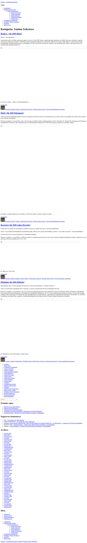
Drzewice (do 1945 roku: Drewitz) (15, 225)
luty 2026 (6, 442)
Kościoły (6, 23)
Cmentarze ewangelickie (10, 20)
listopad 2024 (7, 462)
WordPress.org (8, 519)
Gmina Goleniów (15, 14)
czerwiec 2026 (8, 436)
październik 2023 (8, 482)
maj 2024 (6, 472)
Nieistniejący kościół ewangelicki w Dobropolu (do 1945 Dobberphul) (23, 411)
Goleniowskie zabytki (10, 384)
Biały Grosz (7, 25)
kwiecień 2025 (8, 455)
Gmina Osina (14, 19)
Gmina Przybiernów (16, 17)
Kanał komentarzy (9, 517)
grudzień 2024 (8, 461)
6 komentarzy (71, 361)
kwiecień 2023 (8, 487)
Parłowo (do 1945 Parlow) (11, 408)
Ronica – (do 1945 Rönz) (11, 34)
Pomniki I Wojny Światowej (11, 22)
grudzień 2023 (8, 479)
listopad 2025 (7, 445)
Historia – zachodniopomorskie (9, 2)
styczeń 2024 (7, 478)
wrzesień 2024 (8, 465)
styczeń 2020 (7, 504)
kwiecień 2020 (8, 499)
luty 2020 (6, 502)
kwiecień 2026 (8, 439)
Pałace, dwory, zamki (10, 390)
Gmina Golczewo (28, 109)
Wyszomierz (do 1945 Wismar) (15, 420)
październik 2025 (8, 447)
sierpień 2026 (7, 433)
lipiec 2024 (7, 468)
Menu (2, 5)
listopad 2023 (7, 481)
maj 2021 (6, 493)
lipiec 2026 (7, 435)
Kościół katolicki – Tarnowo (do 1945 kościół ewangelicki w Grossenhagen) (34, 424)
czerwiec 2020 (8, 496)
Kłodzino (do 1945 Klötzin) (12, 282)
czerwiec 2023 (8, 485)
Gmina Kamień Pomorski (11, 372)
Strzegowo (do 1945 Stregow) (12, 407)
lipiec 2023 (7, 484)
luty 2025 (6, 458)
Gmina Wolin (7, 381)
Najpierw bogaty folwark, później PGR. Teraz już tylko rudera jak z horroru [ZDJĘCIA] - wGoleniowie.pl (32, 423)
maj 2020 (6, 498)
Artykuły (6, 364)
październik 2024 (8, 464)
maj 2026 (6, 438)
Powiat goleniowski (12, 11)
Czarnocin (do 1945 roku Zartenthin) (72, 423)
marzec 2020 (7, 501)
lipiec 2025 (7, 450)
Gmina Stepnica (8, 379)
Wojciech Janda (9, 109)
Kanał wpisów (8, 516)
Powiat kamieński (50, 109)
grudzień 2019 (8, 505)
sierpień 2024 (7, 467)
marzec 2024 (7, 475)
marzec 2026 (7, 441)
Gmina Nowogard (16, 12)
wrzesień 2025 (8, 449)
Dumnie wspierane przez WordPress (27, 541)
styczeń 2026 (7, 444)
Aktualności (7, 8)
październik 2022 (8, 490)
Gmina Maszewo (15, 16)
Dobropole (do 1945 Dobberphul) (13, 410)
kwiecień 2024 (8, 473)
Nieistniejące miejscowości (11, 388)
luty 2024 (6, 476)
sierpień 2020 (7, 495)
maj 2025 (6, 453)
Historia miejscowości (10, 9)
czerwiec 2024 (8, 470)
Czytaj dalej (4, 105)
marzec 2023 (7, 488)
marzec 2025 (7, 456)
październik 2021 (8, 491)
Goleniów (6, 382)
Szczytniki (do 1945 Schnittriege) (26, 421)
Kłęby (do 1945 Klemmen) (12, 113)
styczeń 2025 (7, 459)
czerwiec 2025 (8, 452)
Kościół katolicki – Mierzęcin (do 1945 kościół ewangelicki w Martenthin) (24, 413)
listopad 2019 (7, 507)
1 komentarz (67, 278)
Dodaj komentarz (60, 109)
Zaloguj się (7, 514)
